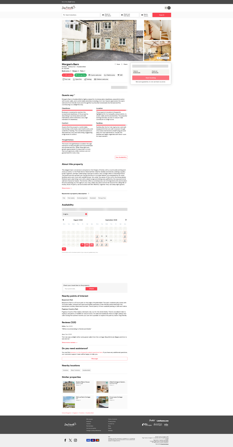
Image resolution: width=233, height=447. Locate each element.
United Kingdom (66, 413)
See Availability (121, 157)
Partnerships (89, 426)
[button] (139, 40)
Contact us (111, 423)
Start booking (151, 78)
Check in (135, 71)
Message (94, 359)
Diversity (88, 421)
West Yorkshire (75, 370)
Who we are (89, 419)
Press (109, 428)
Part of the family (68, 2)
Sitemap (110, 430)
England (75, 413)
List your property (91, 428)
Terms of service (112, 419)
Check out (154, 71)
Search (161, 15)
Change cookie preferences (93, 430)
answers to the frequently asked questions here (86, 352)
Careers (88, 423)
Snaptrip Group (164, 444)
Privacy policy (112, 421)
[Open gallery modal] (102, 40)
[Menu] (167, 8)
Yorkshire (65, 370)
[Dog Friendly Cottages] (68, 7)
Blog (109, 426)
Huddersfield (86, 370)
